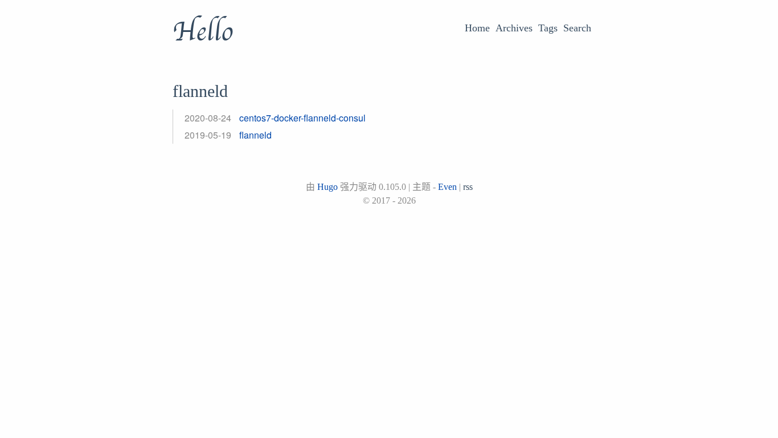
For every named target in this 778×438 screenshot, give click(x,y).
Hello (203, 32)
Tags (548, 28)
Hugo (327, 187)
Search (577, 28)
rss (468, 187)
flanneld (255, 134)
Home (477, 28)
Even (447, 187)
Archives (514, 28)
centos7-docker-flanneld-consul (302, 117)
